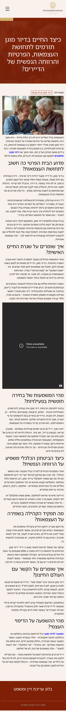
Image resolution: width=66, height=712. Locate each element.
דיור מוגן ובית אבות (42, 92)
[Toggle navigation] (7, 9)
